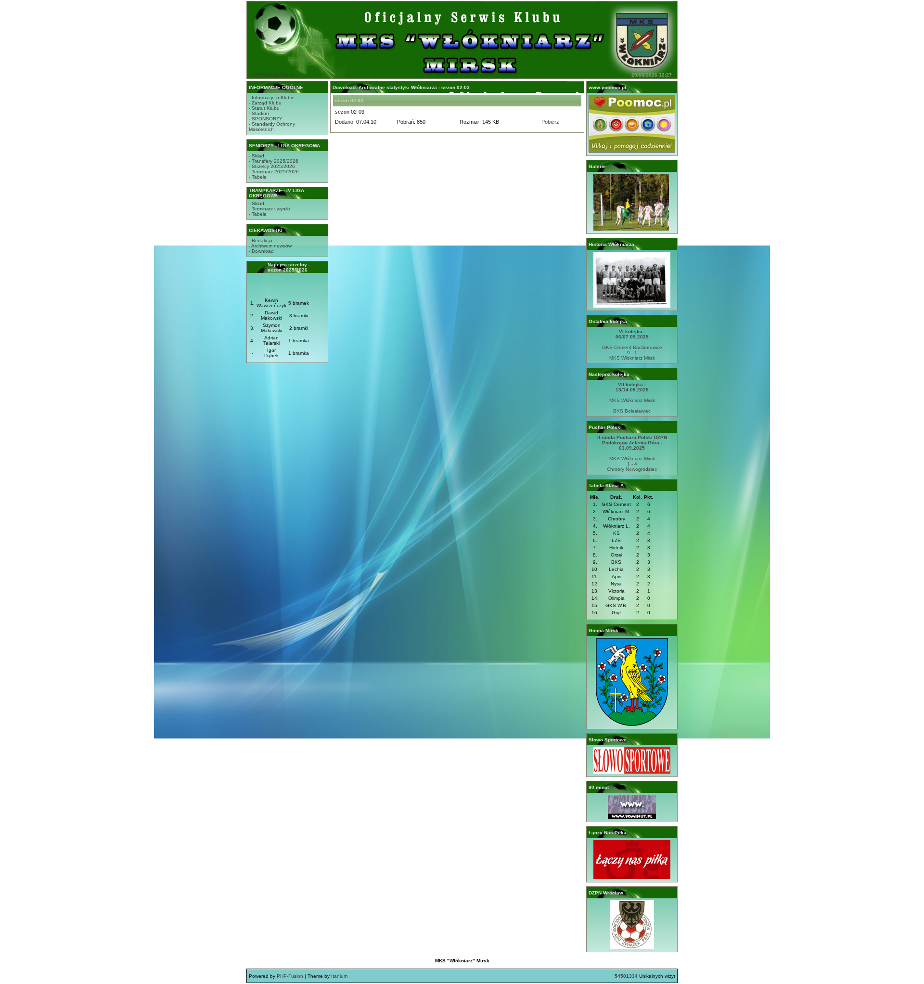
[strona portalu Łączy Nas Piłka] (631, 877)
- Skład (256, 155)
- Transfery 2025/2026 (273, 161)
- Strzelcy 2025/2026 (272, 166)
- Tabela (258, 177)
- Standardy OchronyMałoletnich (272, 126)
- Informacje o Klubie (272, 97)
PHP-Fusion (290, 976)
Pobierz (550, 122)
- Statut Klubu (264, 108)
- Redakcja (260, 240)
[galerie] (631, 229)
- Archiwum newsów (270, 245)
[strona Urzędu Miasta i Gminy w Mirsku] (632, 724)
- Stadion (259, 113)
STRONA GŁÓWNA (273, 75)
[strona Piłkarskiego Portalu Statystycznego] (632, 817)
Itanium (339, 976)
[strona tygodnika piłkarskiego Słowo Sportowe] (631, 772)
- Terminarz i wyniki (269, 208)
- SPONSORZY (265, 118)
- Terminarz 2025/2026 (274, 171)
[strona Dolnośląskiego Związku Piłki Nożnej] (632, 947)
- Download (261, 251)
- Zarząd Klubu (265, 102)
